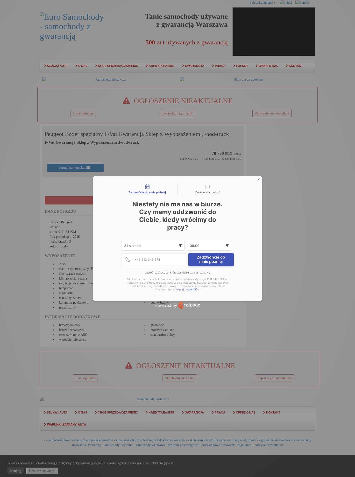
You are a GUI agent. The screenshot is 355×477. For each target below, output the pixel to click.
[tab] (147, 189)
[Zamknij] (258, 179)
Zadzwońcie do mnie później (211, 259)
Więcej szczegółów (187, 289)
